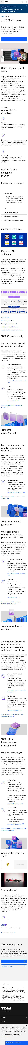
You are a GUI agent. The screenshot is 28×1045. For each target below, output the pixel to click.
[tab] (7, 864)
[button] (22, 2)
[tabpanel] (14, 902)
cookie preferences (6, 1036)
